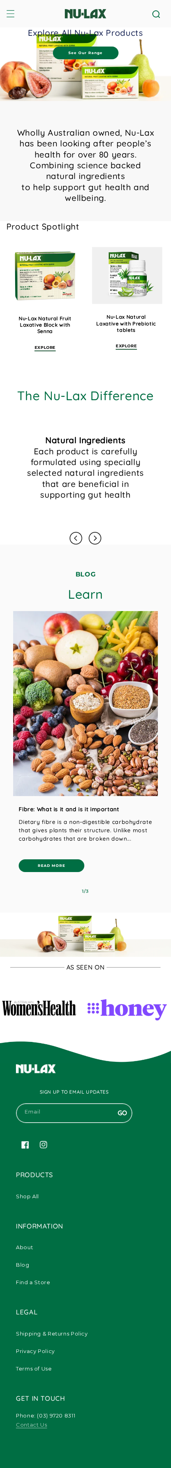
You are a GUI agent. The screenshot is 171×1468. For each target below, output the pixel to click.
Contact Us (31, 1424)
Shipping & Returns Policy (52, 1333)
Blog (22, 1265)
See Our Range (85, 53)
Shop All (27, 1196)
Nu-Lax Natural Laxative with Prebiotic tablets (126, 323)
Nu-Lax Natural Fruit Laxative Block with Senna (45, 325)
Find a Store (33, 1282)
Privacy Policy (35, 1351)
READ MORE (51, 865)
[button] (10, 13)
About (24, 1247)
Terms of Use (34, 1368)
